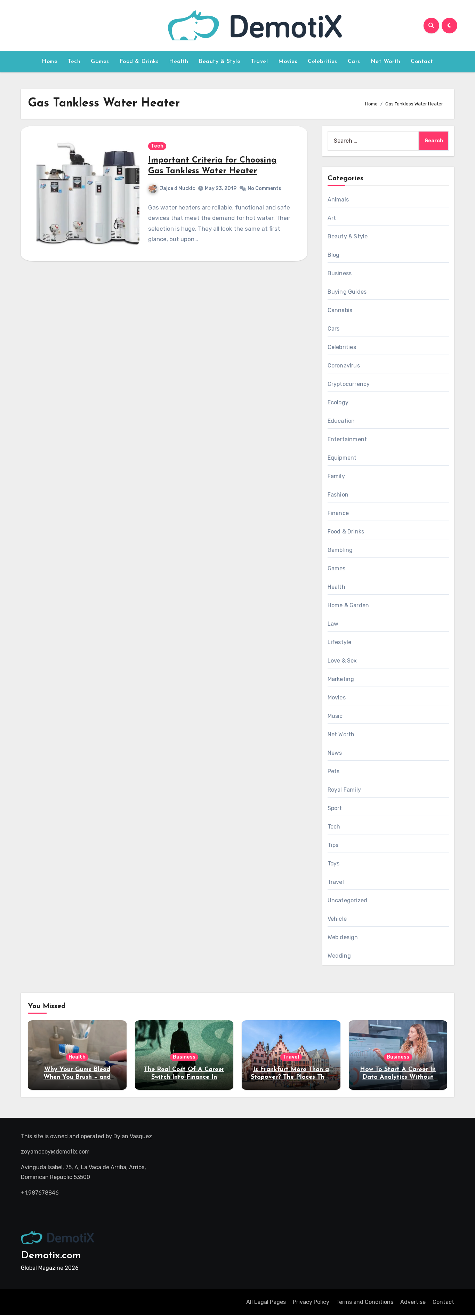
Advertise (413, 1302)
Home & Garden (348, 605)
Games (100, 61)
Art (332, 218)
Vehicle (337, 919)
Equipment (342, 457)
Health (178, 61)
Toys (334, 863)
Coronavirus (344, 365)
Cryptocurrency (349, 384)
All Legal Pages (266, 1302)
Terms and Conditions (364, 1302)
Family (336, 476)
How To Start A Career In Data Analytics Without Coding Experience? (398, 1077)
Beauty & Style (219, 61)
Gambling (340, 550)
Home (49, 61)
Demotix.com (51, 1255)
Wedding (339, 955)
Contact (422, 61)
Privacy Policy (311, 1302)
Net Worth (386, 61)
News (335, 753)
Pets (334, 771)
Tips (333, 845)
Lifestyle (340, 642)
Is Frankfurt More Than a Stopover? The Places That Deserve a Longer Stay (291, 1077)
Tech (74, 61)
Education (341, 421)
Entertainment (347, 439)
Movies (287, 61)
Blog (334, 255)
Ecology (338, 402)
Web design (343, 937)
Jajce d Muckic (177, 188)
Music (335, 716)
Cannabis (340, 310)
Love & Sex (342, 660)
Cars (354, 61)
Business (340, 273)
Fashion (338, 494)
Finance (338, 513)
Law (333, 623)
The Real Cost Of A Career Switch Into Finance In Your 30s (184, 1077)
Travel (259, 61)
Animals (338, 199)
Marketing (341, 679)
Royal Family (344, 789)
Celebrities (322, 61)
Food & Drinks (139, 61)
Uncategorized (348, 900)
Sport (335, 808)
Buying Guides (347, 291)
